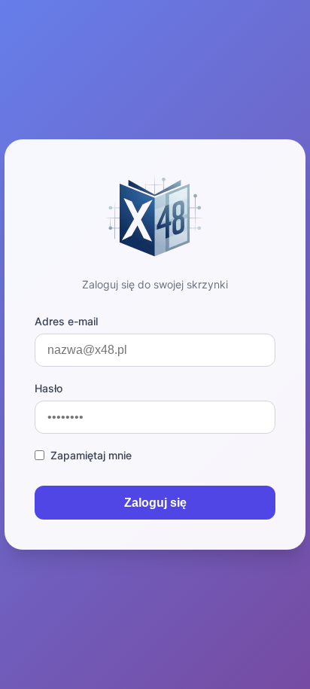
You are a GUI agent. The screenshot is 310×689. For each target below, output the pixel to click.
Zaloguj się (155, 502)
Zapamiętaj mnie (91, 455)
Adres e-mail (66, 321)
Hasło (48, 388)
